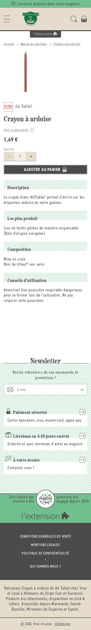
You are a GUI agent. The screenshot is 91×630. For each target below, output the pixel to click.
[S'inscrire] (78, 389)
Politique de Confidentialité (45, 553)
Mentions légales (45, 544)
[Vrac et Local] (31, 18)
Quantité (9, 149)
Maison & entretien (34, 44)
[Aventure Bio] (45, 499)
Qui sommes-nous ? (45, 566)
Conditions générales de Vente (45, 536)
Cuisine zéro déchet (66, 44)
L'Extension (62, 623)
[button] (7, 19)
